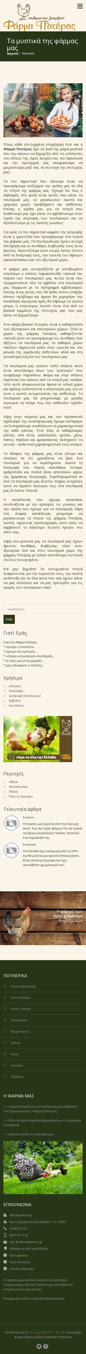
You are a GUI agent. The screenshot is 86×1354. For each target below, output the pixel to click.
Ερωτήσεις (16, 705)
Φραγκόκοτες (20, 1031)
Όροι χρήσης (19, 1255)
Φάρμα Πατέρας (17, 149)
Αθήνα (13, 782)
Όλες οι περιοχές (21, 796)
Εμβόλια (14, 700)
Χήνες (15, 1054)
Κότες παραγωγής (23, 986)
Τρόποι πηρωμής (22, 1269)
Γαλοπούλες (19, 1020)
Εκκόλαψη (16, 691)
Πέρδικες (17, 1077)
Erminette (29, 844)
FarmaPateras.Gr (17, 1332)
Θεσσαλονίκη (18, 787)
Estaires (28, 817)
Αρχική (12, 53)
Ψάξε (9, 619)
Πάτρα (13, 791)
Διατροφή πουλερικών (25, 696)
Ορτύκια (16, 1065)
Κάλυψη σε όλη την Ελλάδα (28, 1248)
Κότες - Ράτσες (21, 1009)
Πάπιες (16, 1043)
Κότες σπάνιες (21, 997)
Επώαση (15, 686)
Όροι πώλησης (20, 1262)
